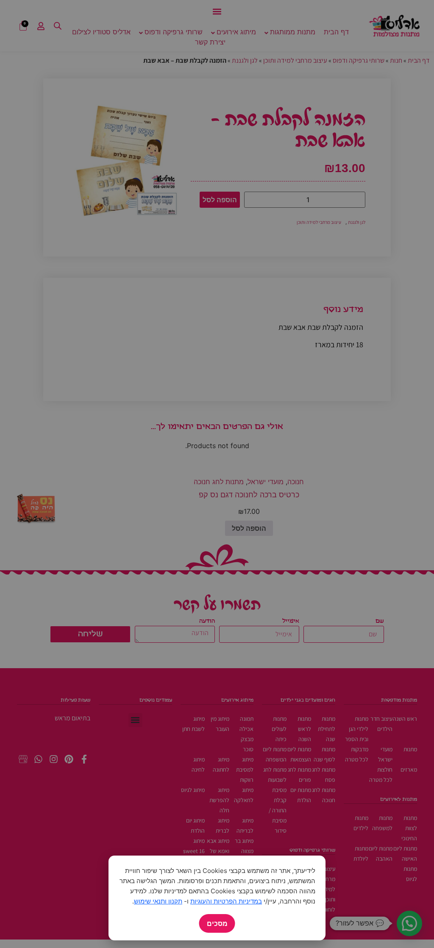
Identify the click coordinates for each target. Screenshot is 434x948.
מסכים (217, 923)
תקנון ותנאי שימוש (158, 901)
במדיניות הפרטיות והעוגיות (226, 901)
